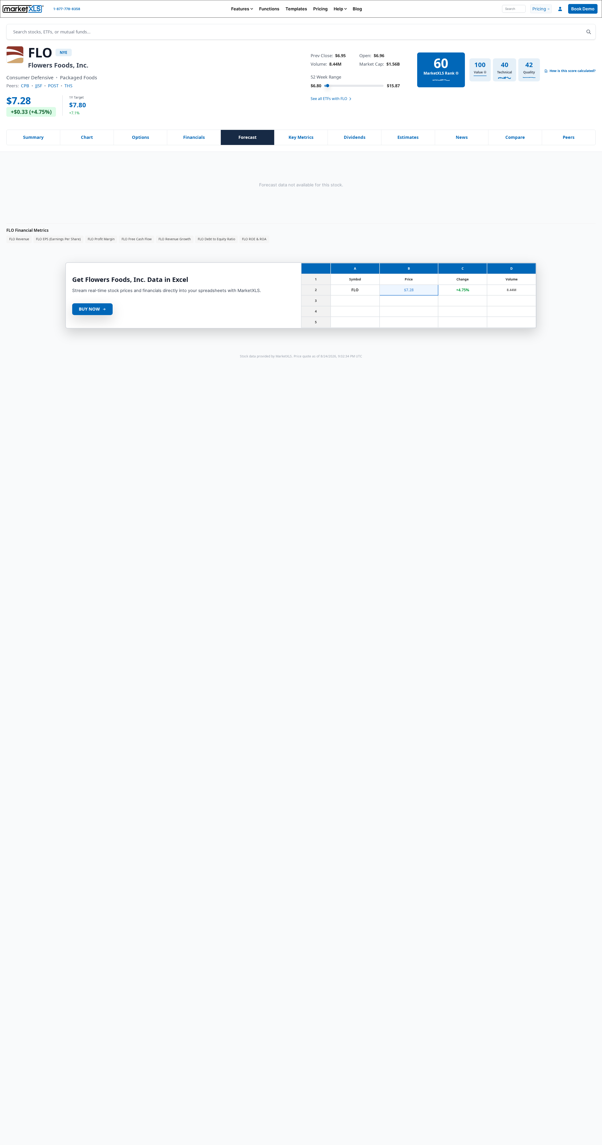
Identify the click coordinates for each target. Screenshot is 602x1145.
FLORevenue (19, 239)
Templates (296, 8)
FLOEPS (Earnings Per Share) (58, 239)
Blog (357, 8)
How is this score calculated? (573, 71)
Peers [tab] (568, 137)
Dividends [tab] (354, 137)
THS (68, 85)
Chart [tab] (87, 137)
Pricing (320, 8)
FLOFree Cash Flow (137, 239)
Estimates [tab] (408, 137)
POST (53, 85)
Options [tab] (140, 137)
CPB (25, 85)
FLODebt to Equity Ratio (216, 239)
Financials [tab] (194, 137)
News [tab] (462, 137)
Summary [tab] (33, 137)
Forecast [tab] (247, 137)
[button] (242, 9)
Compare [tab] (515, 137)
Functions (269, 8)
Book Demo (582, 8)
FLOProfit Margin (101, 239)
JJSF (38, 85)
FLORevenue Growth (174, 239)
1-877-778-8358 (66, 9)
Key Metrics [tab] (301, 137)
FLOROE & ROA (254, 239)
